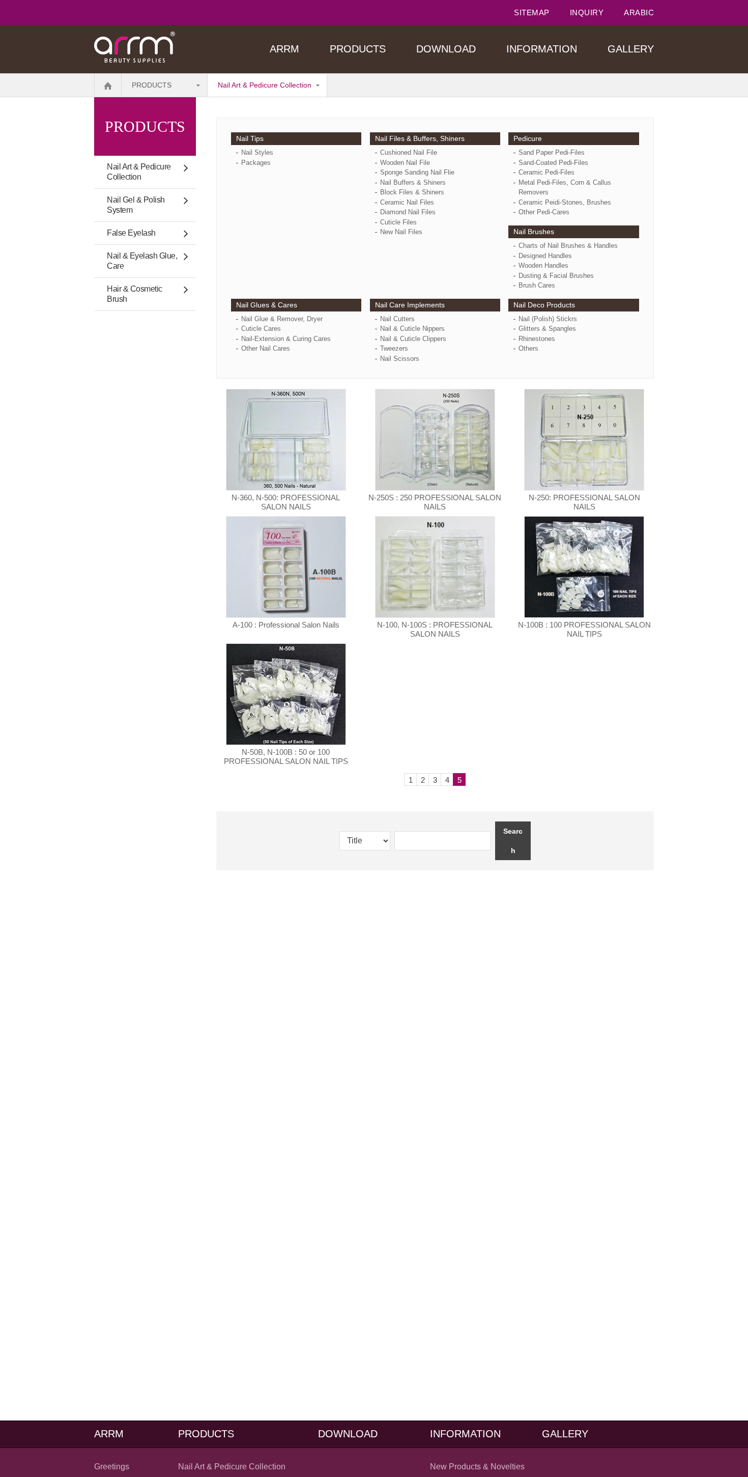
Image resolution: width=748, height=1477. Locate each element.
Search (513, 841)
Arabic (639, 12)
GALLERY (631, 48)
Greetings (111, 1466)
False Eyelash (131, 233)
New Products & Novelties (477, 1466)
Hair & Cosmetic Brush (134, 294)
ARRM (284, 48)
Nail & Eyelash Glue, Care (142, 260)
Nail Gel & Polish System (136, 204)
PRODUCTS (358, 48)
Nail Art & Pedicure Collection (264, 85)
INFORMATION (541, 48)
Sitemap (532, 12)
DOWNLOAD (446, 48)
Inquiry (587, 12)
